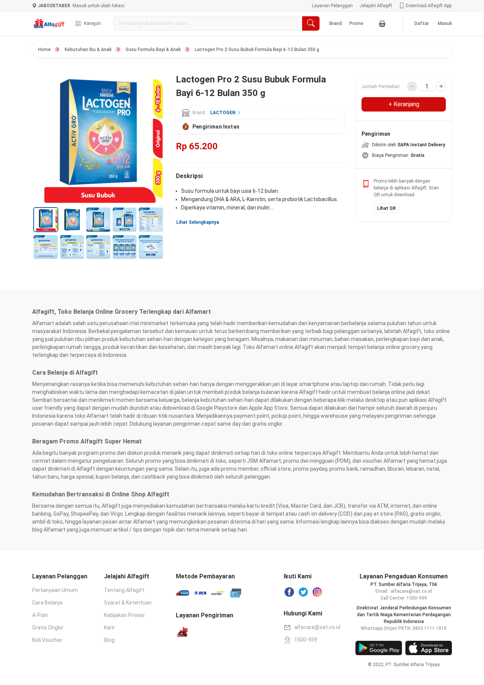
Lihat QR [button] (386, 208)
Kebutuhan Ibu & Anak (88, 49)
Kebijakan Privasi (124, 615)
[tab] (45, 219)
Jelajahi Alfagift (376, 5)
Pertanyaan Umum (55, 590)
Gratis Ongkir (48, 628)
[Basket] (382, 23)
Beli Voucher (47, 640)
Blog (109, 640)
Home (44, 49)
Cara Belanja (47, 603)
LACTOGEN (223, 112)
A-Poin (40, 615)
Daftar (421, 23)
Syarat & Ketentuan (128, 603)
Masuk (445, 23)
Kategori (92, 23)
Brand (335, 23)
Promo (356, 23)
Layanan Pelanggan (332, 5)
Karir (109, 628)
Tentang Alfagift (124, 590)
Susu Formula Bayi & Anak (153, 49)
